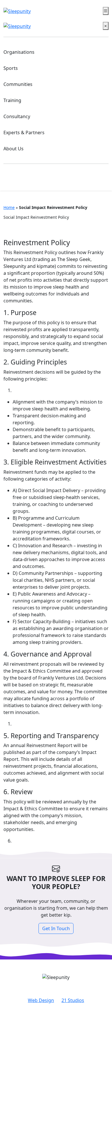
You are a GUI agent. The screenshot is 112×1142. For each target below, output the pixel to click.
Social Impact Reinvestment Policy (56, 1052)
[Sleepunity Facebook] (11, 179)
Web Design (41, 1000)
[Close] (106, 26)
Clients (56, 1043)
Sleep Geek (56, 1061)
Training (12, 100)
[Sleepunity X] (46, 179)
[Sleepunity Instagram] (28, 179)
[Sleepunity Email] (99, 179)
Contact (56, 1033)
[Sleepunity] (17, 11)
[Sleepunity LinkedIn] (64, 179)
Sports (10, 68)
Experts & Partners (24, 132)
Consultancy (16, 116)
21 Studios (72, 1000)
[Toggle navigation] (106, 11)
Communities (17, 84)
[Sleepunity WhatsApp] (82, 179)
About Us (13, 148)
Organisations (18, 52)
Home (9, 207)
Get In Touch (56, 928)
